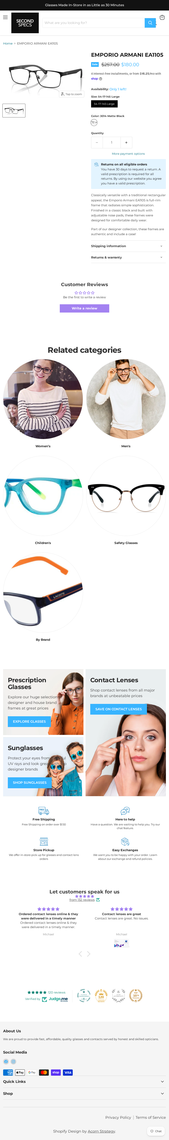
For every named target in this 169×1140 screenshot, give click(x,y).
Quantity (97, 133)
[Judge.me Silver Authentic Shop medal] (118, 995)
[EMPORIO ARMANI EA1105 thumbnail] (14, 110)
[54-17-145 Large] (105, 108)
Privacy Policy (118, 1117)
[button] (81, 954)
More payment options (128, 153)
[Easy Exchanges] (125, 849)
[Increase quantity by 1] (126, 142)
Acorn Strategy (101, 1131)
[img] (84, 896)
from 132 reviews (82, 900)
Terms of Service (151, 1117)
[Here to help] (125, 818)
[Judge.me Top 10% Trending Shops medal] (135, 995)
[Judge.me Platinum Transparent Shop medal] (83, 995)
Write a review (84, 308)
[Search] (150, 23)
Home (8, 43)
